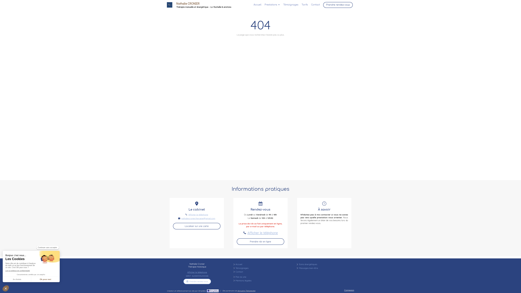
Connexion (349, 290)
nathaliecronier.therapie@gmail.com (198, 218)
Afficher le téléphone (198, 214)
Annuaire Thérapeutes (246, 291)
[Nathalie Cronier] (169, 7)
